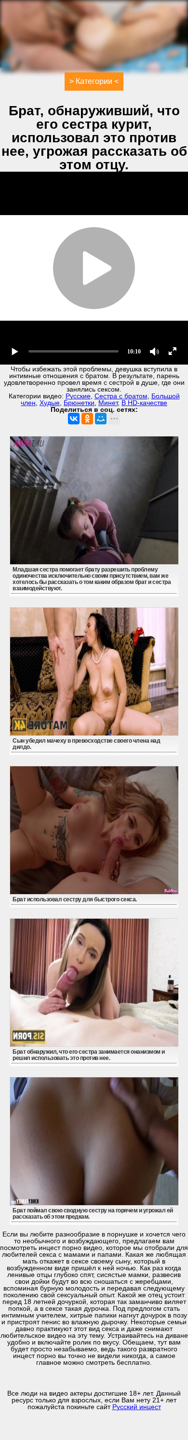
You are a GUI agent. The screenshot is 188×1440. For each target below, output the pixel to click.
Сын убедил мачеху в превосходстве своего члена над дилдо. (86, 743)
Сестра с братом (121, 396)
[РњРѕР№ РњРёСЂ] (101, 418)
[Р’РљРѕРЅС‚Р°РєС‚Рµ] (74, 418)
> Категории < (94, 81)
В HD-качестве (144, 403)
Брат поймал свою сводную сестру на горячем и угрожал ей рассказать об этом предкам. (93, 1213)
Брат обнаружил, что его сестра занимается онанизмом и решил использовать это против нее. (89, 1054)
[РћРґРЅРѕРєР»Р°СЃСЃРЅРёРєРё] (87, 418)
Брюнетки (79, 403)
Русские (78, 396)
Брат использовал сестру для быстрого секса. (75, 899)
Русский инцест (136, 1407)
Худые (50, 403)
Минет (108, 403)
